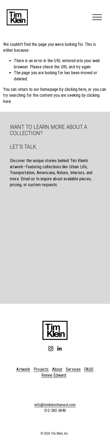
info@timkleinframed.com (55, 404)
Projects (41, 369)
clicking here (75, 89)
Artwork (23, 369)
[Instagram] (50, 348)
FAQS (89, 369)
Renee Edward (53, 375)
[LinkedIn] (59, 348)
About (57, 369)
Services (73, 369)
